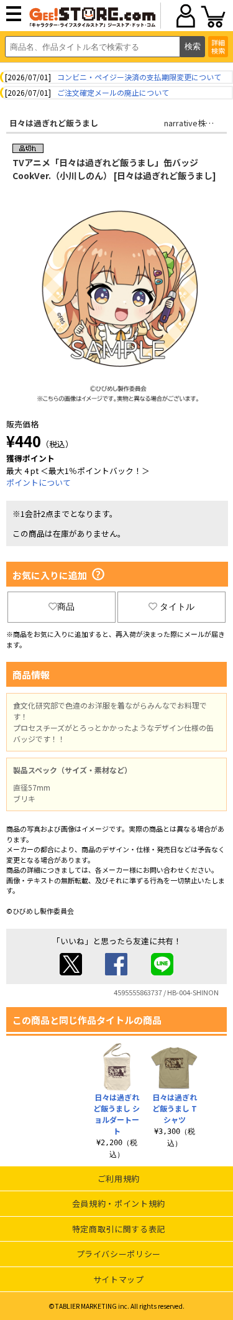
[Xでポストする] (71, 972)
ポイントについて (38, 482)
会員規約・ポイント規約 (118, 1203)
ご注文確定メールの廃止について (113, 92)
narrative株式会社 (197, 123)
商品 (66, 606)
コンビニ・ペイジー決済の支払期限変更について (139, 77)
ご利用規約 (119, 1178)
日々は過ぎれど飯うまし (53, 123)
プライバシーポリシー (119, 1254)
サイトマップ (118, 1279)
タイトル (177, 606)
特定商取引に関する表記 (118, 1229)
